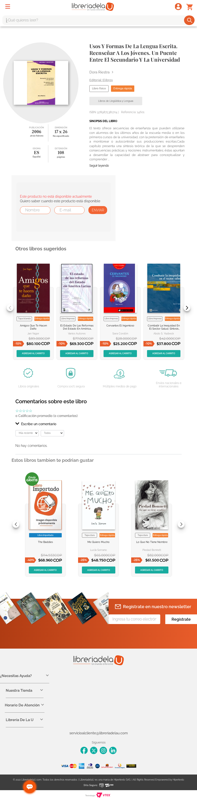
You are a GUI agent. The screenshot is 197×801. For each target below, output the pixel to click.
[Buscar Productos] (189, 20)
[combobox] (98, 20)
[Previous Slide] (10, 307)
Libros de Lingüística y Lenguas (115, 101)
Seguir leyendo (99, 165)
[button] (98, 424)
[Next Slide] (187, 307)
